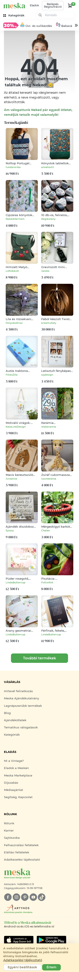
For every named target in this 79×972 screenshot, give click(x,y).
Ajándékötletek (15, 720)
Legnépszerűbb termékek (23, 705)
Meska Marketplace (18, 775)
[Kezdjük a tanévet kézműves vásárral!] (11, 25)
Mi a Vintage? (14, 760)
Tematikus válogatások (21, 727)
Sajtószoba (12, 837)
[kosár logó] (70, 5)
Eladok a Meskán (16, 768)
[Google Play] (19, 940)
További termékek (39, 658)
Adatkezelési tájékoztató (22, 859)
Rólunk (9, 823)
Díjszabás (11, 782)
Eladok (34, 5)
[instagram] (16, 897)
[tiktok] (41, 897)
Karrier (9, 830)
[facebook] (8, 897)
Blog (7, 713)
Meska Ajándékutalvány (21, 698)
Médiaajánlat (13, 790)
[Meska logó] (14, 5)
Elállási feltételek (16, 852)
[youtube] (33, 897)
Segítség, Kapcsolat (18, 797)
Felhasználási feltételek (21, 845)
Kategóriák (12, 734)
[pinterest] (25, 897)
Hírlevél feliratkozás (18, 691)
